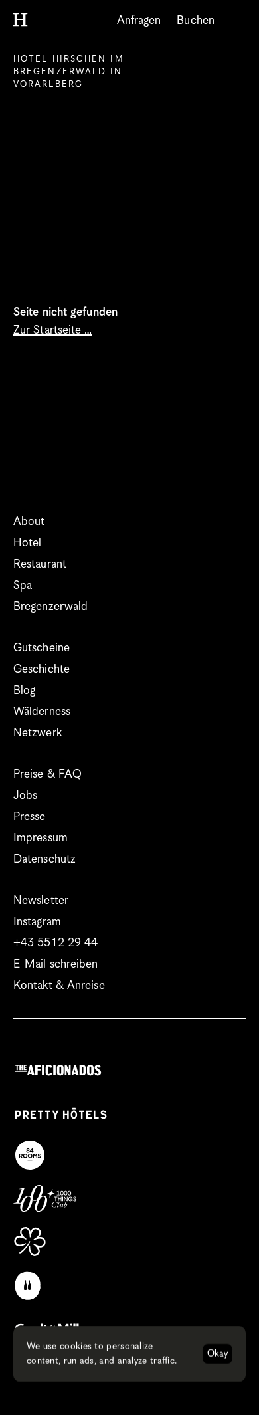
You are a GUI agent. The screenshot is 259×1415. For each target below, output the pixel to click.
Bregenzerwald (50, 606)
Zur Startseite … (52, 330)
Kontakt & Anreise (59, 985)
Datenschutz (44, 859)
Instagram (37, 921)
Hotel (27, 543)
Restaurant (39, 564)
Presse (29, 816)
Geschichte (41, 669)
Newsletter (40, 900)
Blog (24, 690)
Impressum (40, 838)
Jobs (25, 795)
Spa (22, 585)
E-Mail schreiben (55, 964)
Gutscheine (41, 648)
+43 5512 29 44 (55, 943)
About (29, 521)
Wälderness (41, 711)
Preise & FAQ (47, 774)
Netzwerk (37, 733)
